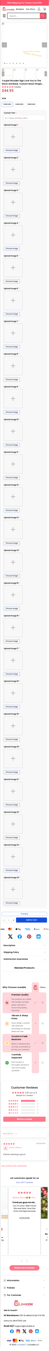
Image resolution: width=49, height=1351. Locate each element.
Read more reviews (24, 1267)
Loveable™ (21, 1344)
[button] (8, 87)
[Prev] (4, 44)
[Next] (44, 44)
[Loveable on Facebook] (11, 1332)
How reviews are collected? (14, 1165)
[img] (9, 1143)
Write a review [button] (24, 1119)
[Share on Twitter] (10, 937)
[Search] (43, 16)
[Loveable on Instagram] (18, 1332)
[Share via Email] (38, 937)
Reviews (20, 9)
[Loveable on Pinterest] (30, 1332)
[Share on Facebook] (20, 937)
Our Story (30, 9)
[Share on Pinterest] (29, 937)
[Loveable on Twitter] (24, 1332)
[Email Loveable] (36, 1332)
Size (4, 98)
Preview (24, 914)
